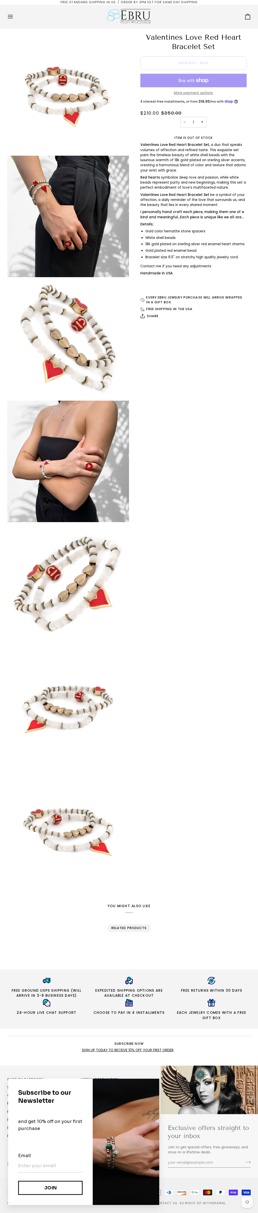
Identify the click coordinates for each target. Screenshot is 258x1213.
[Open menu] (14, 16)
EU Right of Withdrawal (203, 1203)
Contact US (165, 1203)
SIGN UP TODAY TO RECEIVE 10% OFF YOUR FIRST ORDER (128, 1050)
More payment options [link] (193, 93)
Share (152, 316)
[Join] (246, 1162)
